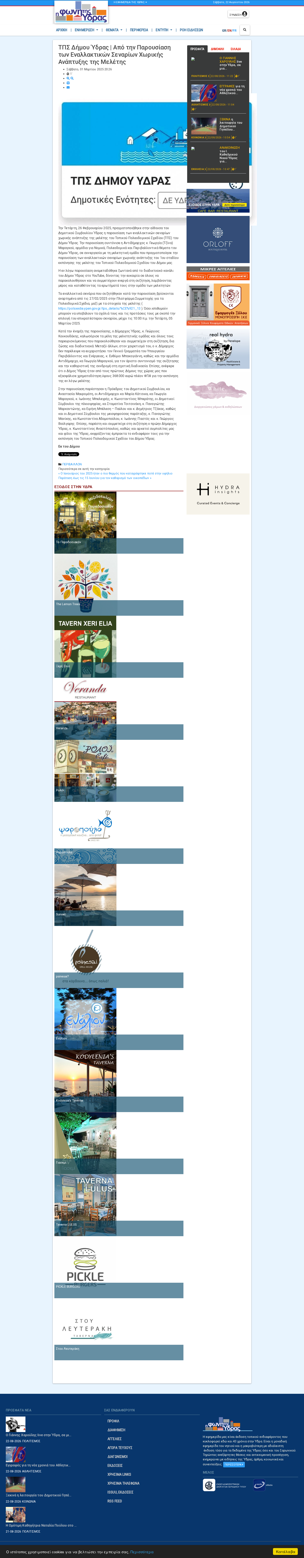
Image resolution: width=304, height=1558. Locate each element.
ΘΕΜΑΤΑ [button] (113, 30)
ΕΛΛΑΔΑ (236, 49)
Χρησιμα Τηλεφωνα (123, 1483)
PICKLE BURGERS (68, 1287)
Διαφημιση (116, 1430)
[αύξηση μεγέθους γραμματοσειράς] (69, 78)
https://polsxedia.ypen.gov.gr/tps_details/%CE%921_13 (99, 308)
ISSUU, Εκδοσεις (120, 1492)
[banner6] (218, 494)
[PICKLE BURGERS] (85, 1267)
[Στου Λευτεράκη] (85, 1329)
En (229, 30)
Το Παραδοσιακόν (68, 542)
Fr (235, 30)
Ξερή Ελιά (63, 666)
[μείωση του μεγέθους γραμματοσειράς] (72, 78)
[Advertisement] (168, 15)
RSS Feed (115, 1501)
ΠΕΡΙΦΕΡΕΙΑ (139, 30)
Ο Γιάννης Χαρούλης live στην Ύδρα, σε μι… (39, 1435)
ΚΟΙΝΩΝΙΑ (198, 137)
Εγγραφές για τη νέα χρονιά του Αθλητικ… (38, 1465)
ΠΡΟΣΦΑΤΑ (197, 49)
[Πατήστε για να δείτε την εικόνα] (157, 159)
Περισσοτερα (233, 1464)
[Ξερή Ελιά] (85, 646)
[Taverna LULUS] (85, 1205)
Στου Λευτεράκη (67, 1349)
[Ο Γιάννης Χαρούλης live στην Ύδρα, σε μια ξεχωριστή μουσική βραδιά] (204, 58)
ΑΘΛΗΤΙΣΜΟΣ (200, 104)
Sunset (61, 914)
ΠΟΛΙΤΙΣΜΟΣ (199, 76)
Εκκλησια (198, 169)
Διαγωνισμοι (118, 1456)
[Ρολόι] (85, 770)
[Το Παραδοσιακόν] (85, 522)
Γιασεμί (61, 1162)
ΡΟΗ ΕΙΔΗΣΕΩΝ (191, 30)
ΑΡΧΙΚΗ (62, 30)
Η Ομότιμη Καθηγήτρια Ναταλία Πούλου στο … (41, 1525)
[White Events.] (218, 393)
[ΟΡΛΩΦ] (218, 239)
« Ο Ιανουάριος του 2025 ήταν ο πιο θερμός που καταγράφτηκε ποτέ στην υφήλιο (115, 473)
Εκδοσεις (115, 1465)
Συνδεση (236, 14)
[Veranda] (85, 708)
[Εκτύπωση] (68, 83)
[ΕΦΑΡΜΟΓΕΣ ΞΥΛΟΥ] (218, 304)
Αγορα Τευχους (120, 1447)
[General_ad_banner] (218, 349)
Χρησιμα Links (119, 1474)
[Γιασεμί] (85, 1143)
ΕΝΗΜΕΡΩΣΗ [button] (85, 30)
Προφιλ (113, 1421)
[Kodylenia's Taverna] (85, 1081)
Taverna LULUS (66, 1224)
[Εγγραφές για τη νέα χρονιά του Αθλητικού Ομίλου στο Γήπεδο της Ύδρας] (204, 93)
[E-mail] (68, 87)
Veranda (62, 728)
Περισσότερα (142, 1551)
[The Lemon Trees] (85, 584)
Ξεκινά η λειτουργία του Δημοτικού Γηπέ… (39, 1495)
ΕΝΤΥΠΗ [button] (162, 30)
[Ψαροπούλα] (85, 833)
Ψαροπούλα (64, 852)
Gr (224, 30)
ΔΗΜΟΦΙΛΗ (217, 49)
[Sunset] (85, 895)
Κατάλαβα (285, 1551)
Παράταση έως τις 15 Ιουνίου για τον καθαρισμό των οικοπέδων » (104, 478)
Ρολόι (60, 790)
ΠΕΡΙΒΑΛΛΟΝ (72, 464)
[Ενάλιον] (85, 1019)
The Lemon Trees (68, 604)
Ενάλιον (61, 1038)
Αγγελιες (115, 1439)
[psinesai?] (85, 957)
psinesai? (62, 976)
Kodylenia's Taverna (69, 1100)
